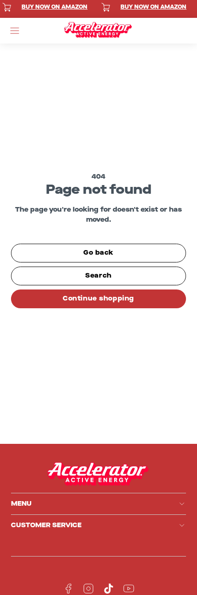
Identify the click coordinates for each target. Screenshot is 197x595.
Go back (98, 252)
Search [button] (98, 275)
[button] (15, 31)
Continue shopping (98, 298)
